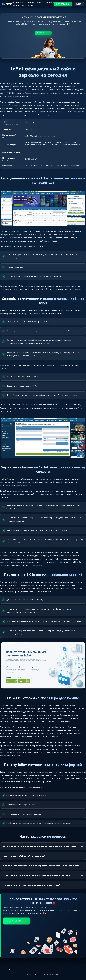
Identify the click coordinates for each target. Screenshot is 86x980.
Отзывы (50, 3)
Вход (78, 4)
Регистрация (63, 4)
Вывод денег (31, 4)
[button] (80, 971)
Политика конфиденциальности (37, 970)
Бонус (40, 3)
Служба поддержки (58, 970)
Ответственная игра (15, 970)
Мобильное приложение (18, 4)
